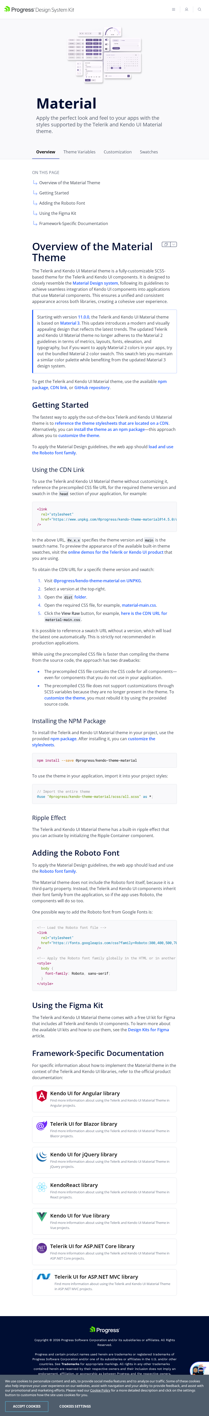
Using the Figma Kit (57, 213)
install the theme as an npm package (109, 429)
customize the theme (78, 435)
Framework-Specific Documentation (73, 223)
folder (75, 597)
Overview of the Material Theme (69, 183)
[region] (104, 1395)
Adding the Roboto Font (62, 203)
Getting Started (54, 193)
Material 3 (70, 323)
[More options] (173, 244)
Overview (45, 152)
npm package (63, 739)
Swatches (149, 152)
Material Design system (95, 283)
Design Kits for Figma (148, 1030)
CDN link (58, 387)
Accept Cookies (27, 1406)
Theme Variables (79, 152)
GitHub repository (92, 387)
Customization (118, 152)
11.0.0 (83, 317)
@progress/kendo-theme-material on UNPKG (97, 581)
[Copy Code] (169, 509)
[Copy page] (166, 244)
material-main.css (139, 605)
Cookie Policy (100, 1390)
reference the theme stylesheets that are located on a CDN (111, 423)
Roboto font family (58, 871)
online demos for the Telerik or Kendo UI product (115, 552)
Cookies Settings (75, 1406)
